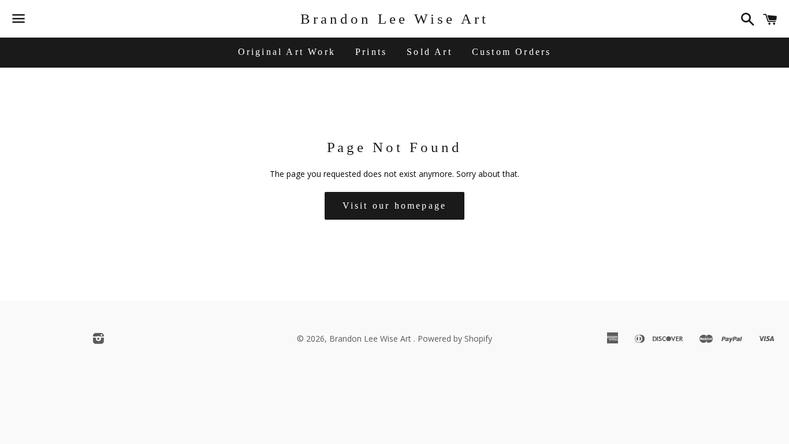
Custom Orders (512, 52)
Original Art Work (287, 52)
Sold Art (429, 52)
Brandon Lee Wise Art (394, 19)
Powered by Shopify (455, 338)
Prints (371, 52)
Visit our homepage (395, 205)
